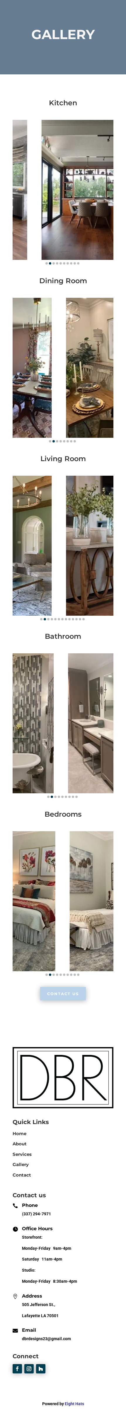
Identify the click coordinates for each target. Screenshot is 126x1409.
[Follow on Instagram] (29, 1368)
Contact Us (63, 993)
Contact (22, 1175)
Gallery (21, 1164)
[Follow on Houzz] (40, 1368)
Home (19, 1133)
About (20, 1144)
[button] (46, 263)
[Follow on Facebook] (17, 1368)
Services (22, 1154)
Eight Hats (74, 1403)
